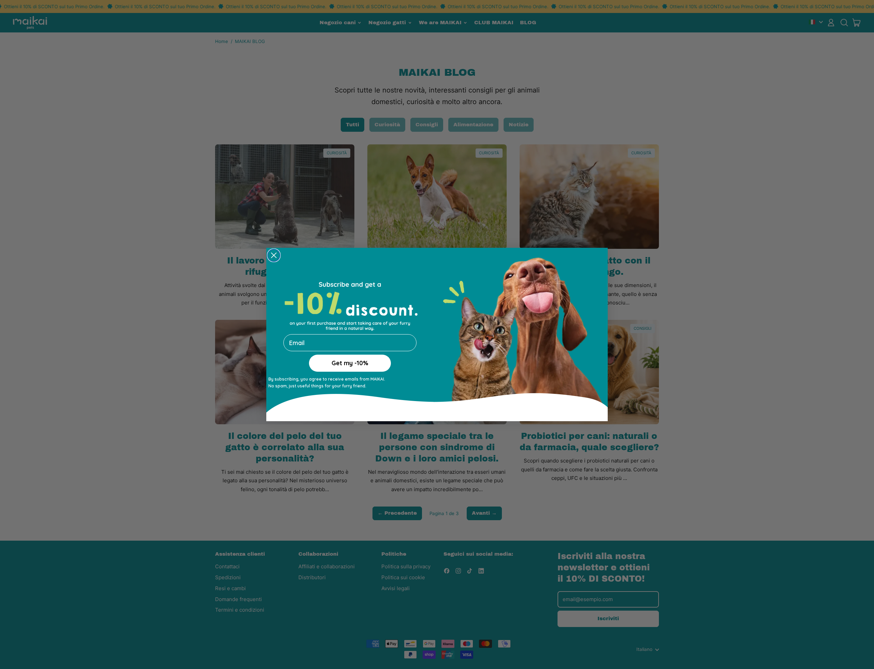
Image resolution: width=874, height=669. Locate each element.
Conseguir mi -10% (350, 370)
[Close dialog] (274, 255)
